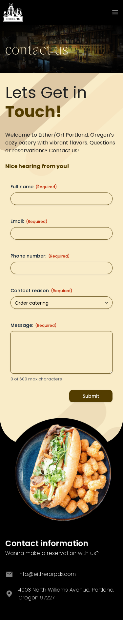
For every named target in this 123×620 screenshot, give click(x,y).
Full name (33, 186)
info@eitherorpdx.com (47, 574)
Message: (33, 325)
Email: (29, 221)
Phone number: (40, 256)
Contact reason (41, 290)
